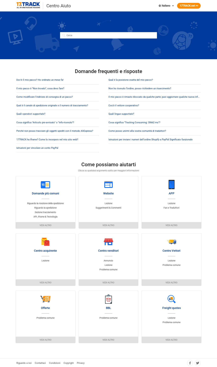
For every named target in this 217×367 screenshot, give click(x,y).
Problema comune (108, 269)
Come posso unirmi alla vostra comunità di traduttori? (137, 130)
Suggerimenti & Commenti (108, 207)
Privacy (81, 363)
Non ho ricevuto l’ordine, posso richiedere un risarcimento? (139, 88)
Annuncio (108, 260)
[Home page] (29, 5)
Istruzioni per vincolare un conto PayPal (37, 148)
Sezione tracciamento (45, 212)
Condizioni (54, 363)
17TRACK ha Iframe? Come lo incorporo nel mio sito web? (47, 139)
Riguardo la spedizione (45, 207)
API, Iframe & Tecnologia (46, 216)
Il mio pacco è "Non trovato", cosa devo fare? (40, 88)
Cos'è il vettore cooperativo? (123, 105)
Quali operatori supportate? (30, 113)
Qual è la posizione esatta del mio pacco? (130, 79)
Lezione (108, 203)
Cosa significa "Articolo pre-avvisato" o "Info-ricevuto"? (45, 122)
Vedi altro (45, 225)
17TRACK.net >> (189, 5)
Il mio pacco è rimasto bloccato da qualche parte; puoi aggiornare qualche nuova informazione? (154, 96)
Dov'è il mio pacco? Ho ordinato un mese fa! (40, 79)
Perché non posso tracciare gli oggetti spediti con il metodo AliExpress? (54, 130)
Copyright (69, 363)
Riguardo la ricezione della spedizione (45, 203)
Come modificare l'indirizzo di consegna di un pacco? (44, 96)
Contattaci (40, 363)
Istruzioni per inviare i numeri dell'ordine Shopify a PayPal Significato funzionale (150, 139)
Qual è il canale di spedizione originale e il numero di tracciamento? (52, 105)
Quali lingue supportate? (121, 113)
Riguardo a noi (24, 363)
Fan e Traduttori (171, 207)
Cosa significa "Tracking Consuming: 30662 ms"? (134, 122)
